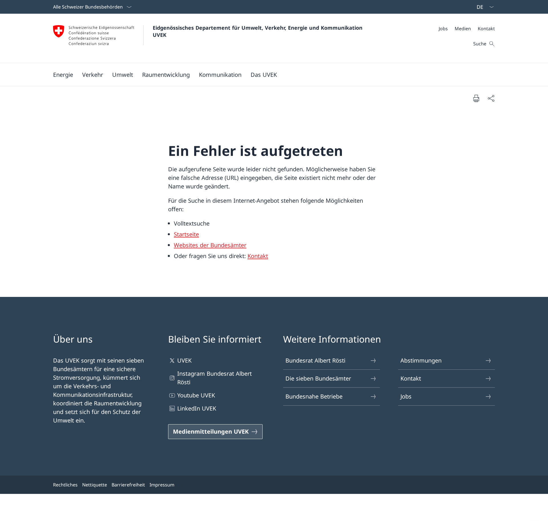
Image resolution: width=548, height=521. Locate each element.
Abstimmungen (421, 360)
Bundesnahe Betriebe (313, 396)
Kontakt (257, 256)
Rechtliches (65, 485)
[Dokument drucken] (476, 98)
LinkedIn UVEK (196, 408)
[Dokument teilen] (490, 98)
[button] (63, 74)
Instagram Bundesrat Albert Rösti (214, 378)
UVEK (184, 360)
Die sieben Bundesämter (318, 378)
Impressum (162, 485)
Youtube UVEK (196, 395)
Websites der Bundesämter (210, 245)
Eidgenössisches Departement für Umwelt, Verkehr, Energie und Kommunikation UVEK (258, 31)
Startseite (186, 234)
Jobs (406, 396)
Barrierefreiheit (128, 485)
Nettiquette (94, 485)
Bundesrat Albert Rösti (315, 360)
